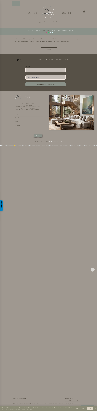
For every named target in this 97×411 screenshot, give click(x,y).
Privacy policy (69, 398)
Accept (90, 408)
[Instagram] (46, 32)
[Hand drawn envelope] (19, 59)
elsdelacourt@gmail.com (33, 106)
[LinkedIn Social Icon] (52, 32)
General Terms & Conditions (72, 401)
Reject (83, 408)
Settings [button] (77, 408)
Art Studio (33, 13)
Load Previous (49, 49)
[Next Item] (93, 270)
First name (28, 66)
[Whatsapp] (48, 32)
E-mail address (28, 73)
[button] (84, 11)
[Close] (95, 408)
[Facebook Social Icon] (50, 32)
